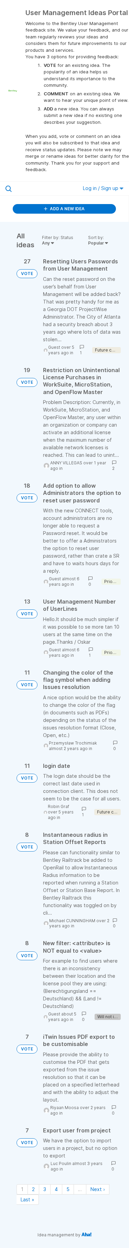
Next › (97, 1189)
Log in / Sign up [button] (101, 188)
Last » (27, 1199)
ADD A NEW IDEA (67, 208)
